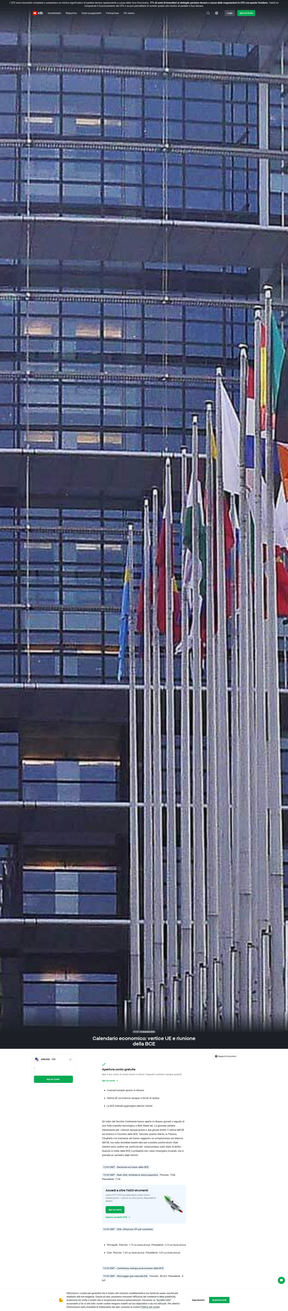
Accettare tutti (219, 1300)
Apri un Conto (246, 13)
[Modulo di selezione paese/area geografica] (217, 13)
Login (229, 13)
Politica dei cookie (150, 1306)
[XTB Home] (38, 13)
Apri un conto (115, 1209)
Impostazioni (198, 1300)
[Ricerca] (208, 13)
